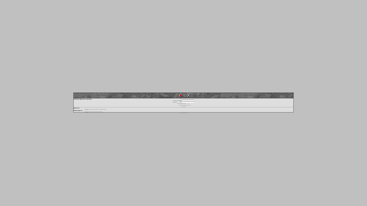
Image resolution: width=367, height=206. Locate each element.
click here (188, 103)
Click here (86, 109)
